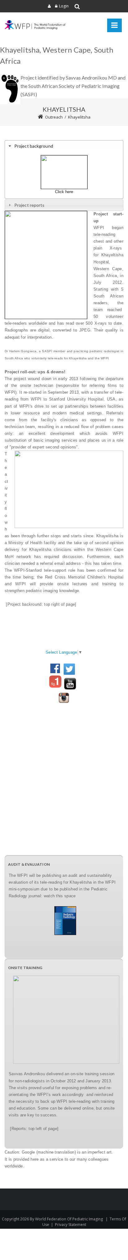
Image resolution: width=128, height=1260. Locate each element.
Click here (64, 191)
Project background (33, 146)
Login (64, 6)
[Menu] (114, 25)
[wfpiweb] (36, 25)
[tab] (64, 145)
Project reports (29, 205)
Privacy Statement (70, 1224)
